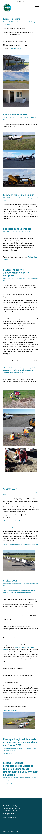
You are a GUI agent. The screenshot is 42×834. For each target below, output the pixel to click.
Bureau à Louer (11, 18)
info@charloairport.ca (15, 48)
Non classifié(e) (21, 22)
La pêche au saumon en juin (18, 194)
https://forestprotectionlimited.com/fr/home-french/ (18, 521)
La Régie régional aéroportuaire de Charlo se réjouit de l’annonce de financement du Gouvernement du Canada (20, 768)
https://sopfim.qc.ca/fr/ (10, 710)
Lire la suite (6, 754)
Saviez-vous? (10, 489)
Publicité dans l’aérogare (17, 228)
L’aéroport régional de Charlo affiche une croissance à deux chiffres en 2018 (20, 742)
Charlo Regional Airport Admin (11, 750)
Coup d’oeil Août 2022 (15, 114)
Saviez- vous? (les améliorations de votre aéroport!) (16, 272)
